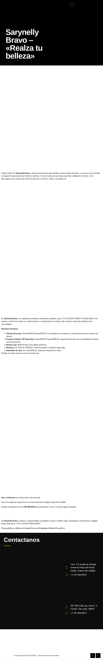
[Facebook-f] (92, 655)
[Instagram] (98, 655)
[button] (72, 4)
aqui (37, 353)
